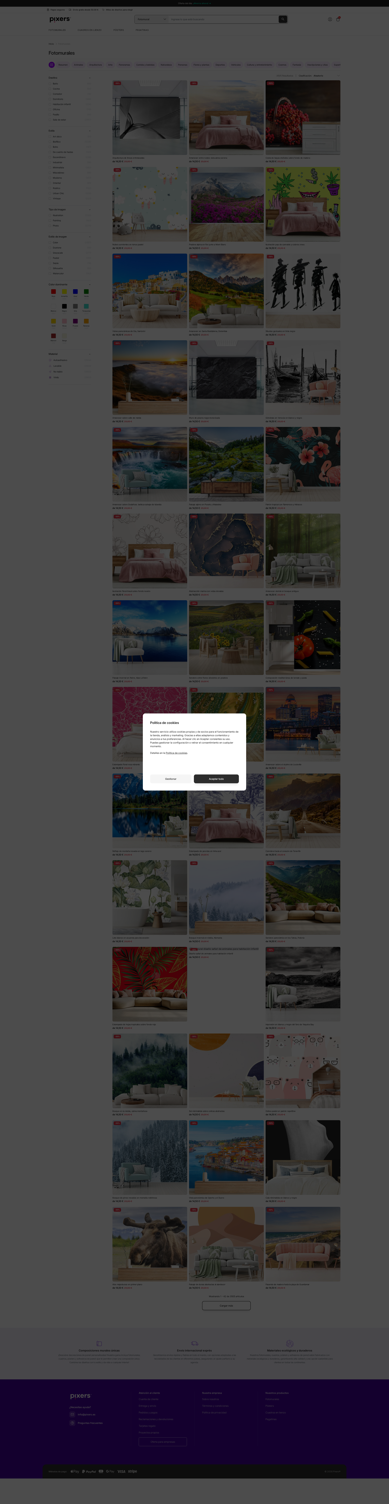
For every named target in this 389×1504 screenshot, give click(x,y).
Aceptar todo (216, 778)
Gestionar (170, 778)
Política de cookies (176, 752)
